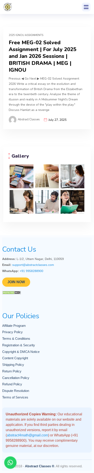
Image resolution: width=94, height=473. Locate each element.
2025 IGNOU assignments (26, 35)
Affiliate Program (14, 325)
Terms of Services (15, 397)
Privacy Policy (12, 332)
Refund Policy (12, 384)
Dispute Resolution (15, 391)
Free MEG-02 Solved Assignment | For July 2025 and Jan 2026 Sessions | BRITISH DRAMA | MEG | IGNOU (42, 56)
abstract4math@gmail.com (27, 435)
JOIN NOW (16, 282)
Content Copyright (15, 358)
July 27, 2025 (57, 120)
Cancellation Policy (15, 378)
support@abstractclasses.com (33, 265)
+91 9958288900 (31, 271)
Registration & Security (18, 345)
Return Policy (11, 371)
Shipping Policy (13, 364)
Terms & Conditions (16, 338)
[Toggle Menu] (86, 7)
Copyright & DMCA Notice (21, 352)
